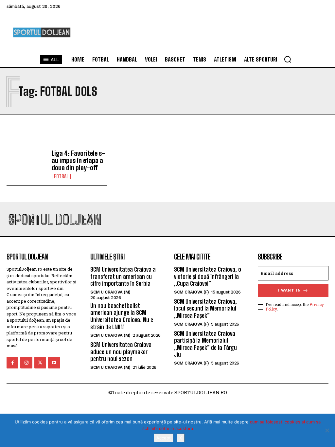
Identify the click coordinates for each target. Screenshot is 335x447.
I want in (289, 290)
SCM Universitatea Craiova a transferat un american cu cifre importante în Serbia (123, 276)
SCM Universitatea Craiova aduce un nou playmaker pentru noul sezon (120, 351)
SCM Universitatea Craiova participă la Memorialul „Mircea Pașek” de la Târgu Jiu (205, 344)
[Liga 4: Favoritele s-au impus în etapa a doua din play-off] (27, 164)
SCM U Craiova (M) (110, 292)
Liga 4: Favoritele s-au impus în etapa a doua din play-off (78, 160)
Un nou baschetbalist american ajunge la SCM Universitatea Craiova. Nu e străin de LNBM (121, 316)
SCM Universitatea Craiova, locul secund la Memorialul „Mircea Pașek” (205, 308)
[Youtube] (54, 362)
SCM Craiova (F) (191, 292)
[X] (327, 430)
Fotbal (61, 176)
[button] (287, 59)
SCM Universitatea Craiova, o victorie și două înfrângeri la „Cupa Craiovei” (207, 276)
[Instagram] (26, 362)
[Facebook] (12, 362)
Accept (163, 437)
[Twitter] (40, 362)
